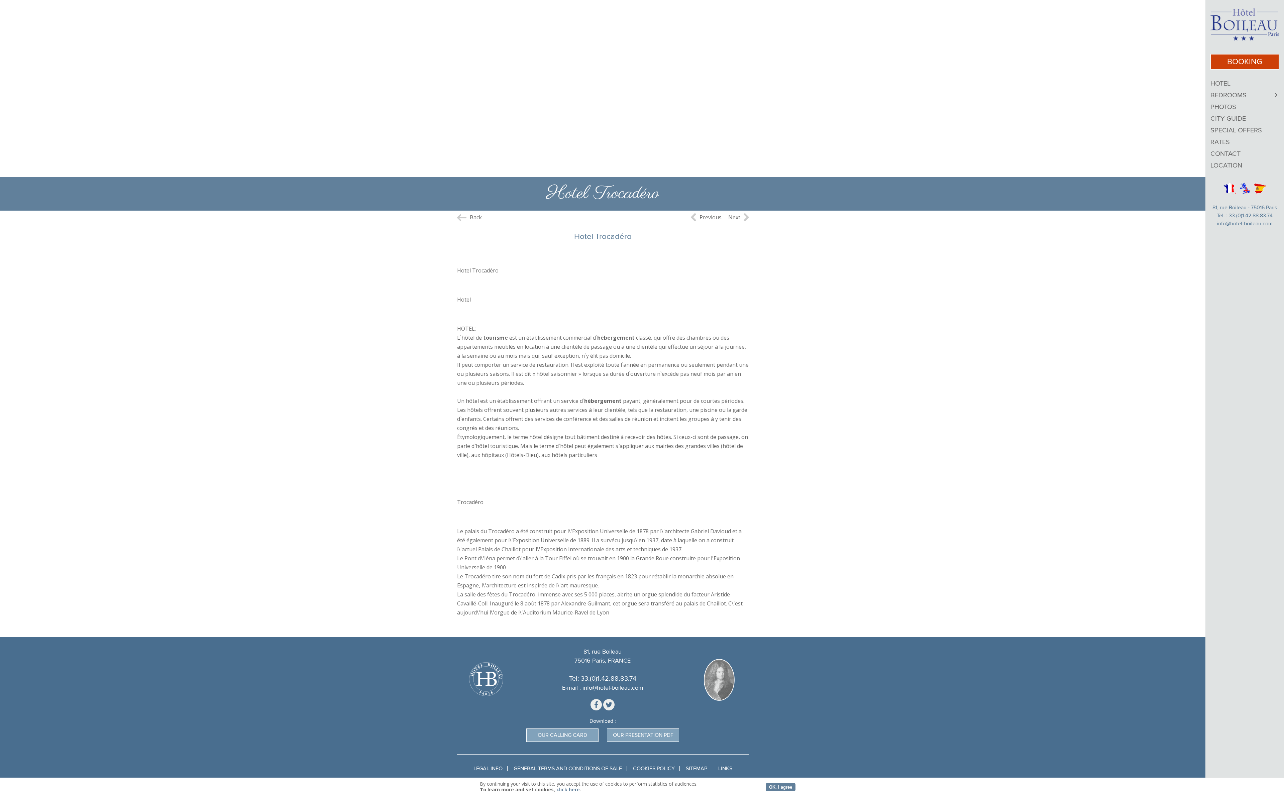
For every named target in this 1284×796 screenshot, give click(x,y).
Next (734, 217)
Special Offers (1236, 130)
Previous (711, 217)
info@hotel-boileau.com (1245, 223)
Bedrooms (1228, 95)
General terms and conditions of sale (568, 768)
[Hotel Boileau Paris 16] (1244, 24)
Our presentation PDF (643, 735)
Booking (1244, 62)
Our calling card (562, 735)
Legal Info (488, 768)
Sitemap (696, 768)
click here (568, 789)
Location (1226, 165)
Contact (1225, 154)
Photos (1223, 107)
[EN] (1245, 188)
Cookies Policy (654, 768)
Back (476, 217)
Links (725, 768)
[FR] (1229, 188)
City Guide (1228, 119)
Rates (1220, 142)
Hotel (1220, 84)
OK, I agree (780, 787)
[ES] (1260, 188)
